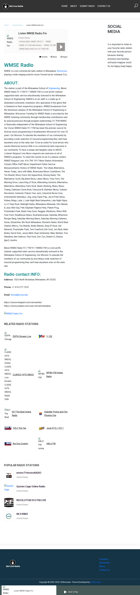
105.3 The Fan (19, 428)
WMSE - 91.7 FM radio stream (30, 45)
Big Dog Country (20, 443)
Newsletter (104, 562)
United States (17, 25)
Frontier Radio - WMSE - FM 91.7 (31, 42)
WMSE (48, 42)
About (73, 6)
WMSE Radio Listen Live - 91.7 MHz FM (33, 49)
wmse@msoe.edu (19, 295)
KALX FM (51, 443)
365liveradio (95, 582)
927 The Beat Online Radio (21, 414)
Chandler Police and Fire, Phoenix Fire (56, 414)
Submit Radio (87, 6)
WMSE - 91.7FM (50, 45)
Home (64, 6)
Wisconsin (62, 71)
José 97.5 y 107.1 (55, 428)
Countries (103, 559)
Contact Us (103, 6)
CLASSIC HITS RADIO (23, 374)
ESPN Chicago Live (22, 336)
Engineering (54, 88)
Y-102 (49, 336)
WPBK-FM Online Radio (54, 374)
